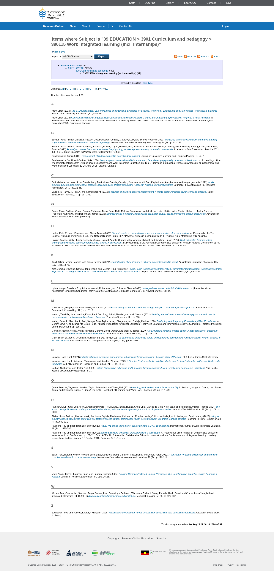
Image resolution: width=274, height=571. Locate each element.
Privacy (230, 565)
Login (225, 26)
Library (170, 2)
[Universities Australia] (76, 553)
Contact (211, 2)
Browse (101, 26)
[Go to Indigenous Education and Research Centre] (145, 552)
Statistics (161, 538)
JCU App (150, 2)
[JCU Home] (52, 13)
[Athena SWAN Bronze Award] (34, 553)
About (73, 26)
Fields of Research (70, 65)
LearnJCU (190, 2)
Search (86, 26)
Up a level (60, 52)
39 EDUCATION (76, 68)
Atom (179, 56)
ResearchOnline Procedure (138, 538)
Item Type (148, 83)
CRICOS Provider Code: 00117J (81, 565)
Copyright (113, 538)
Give (229, 2)
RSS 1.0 (191, 56)
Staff (132, 2)
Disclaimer (241, 565)
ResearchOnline (53, 26)
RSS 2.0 (205, 56)
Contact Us (125, 26)
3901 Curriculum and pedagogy (92, 70)
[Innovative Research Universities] (52, 553)
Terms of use (217, 565)
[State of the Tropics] (103, 553)
